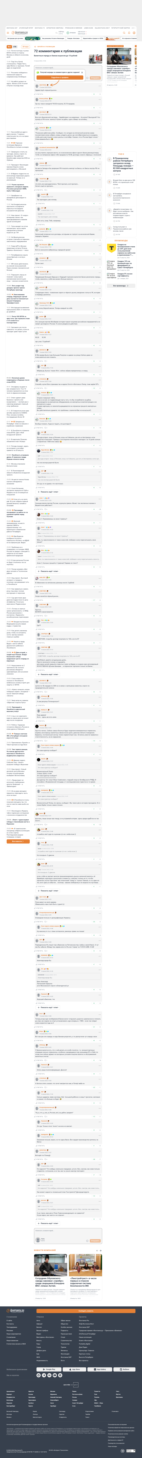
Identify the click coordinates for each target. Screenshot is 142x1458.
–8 (100, 951)
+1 (94, 240)
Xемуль (41, 332)
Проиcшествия (66, 1334)
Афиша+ (39, 1324)
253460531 (42, 258)
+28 (94, 1159)
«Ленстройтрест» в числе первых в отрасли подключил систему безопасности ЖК (83, 1282)
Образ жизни (65, 1320)
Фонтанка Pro (84, 1320)
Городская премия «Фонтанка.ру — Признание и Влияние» (100, 1330)
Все (9, 47)
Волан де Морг (43, 98)
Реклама (10, 1330)
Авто (38, 1320)
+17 (94, 600)
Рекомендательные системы (116, 1437)
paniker (41, 316)
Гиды (38, 1344)
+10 (94, 741)
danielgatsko (44, 790)
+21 (94, 1027)
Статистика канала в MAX (16, 1344)
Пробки (71, 33)
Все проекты (83, 1361)
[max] (38, 1375)
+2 (94, 190)
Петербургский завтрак (120, 28)
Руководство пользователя (116, 1443)
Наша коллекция (85, 1337)
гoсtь (42, 842)
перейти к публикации (46, 46)
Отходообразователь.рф (46, 912)
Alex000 (43, 194)
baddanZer (42, 127)
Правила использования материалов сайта (121, 1431)
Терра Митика (45, 450)
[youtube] (55, 1375)
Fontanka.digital (84, 1344)
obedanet (43, 392)
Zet (42, 969)
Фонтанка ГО (40, 28)
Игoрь (41, 1031)
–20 (100, 509)
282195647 (42, 112)
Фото (63, 1361)
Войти (43, 1240)
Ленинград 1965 (44, 303)
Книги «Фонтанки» (86, 1341)
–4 (100, 600)
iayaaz (41, 813)
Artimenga (44, 696)
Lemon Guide (88, 28)
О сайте (9, 1320)
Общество (64, 1324)
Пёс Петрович (43, 244)
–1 (100, 107)
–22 (100, 824)
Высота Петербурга (86, 1357)
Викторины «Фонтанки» (45, 1337)
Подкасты (64, 1330)
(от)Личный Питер (26, 28)
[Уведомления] (129, 33)
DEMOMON (44, 955)
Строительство (66, 1341)
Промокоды (121, 240)
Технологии (65, 1344)
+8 (94, 414)
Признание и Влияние (73, 28)
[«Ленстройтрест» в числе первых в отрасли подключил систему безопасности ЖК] (85, 1265)
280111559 (42, 897)
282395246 (42, 271)
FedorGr (41, 725)
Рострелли (44, 1179)
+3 (94, 345)
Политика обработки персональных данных (121, 1427)
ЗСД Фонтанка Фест (102, 28)
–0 (100, 94)
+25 (94, 922)
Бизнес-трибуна (42, 1330)
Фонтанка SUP (12, 28)
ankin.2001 (42, 577)
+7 (94, 445)
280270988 (42, 85)
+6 (94, 361)
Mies (42, 513)
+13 (94, 1116)
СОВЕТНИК (42, 591)
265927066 (42, 1150)
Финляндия (65, 1354)
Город (38, 1347)
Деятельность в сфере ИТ (115, 1440)
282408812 (42, 680)
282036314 (42, 350)
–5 (100, 240)
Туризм (63, 1347)
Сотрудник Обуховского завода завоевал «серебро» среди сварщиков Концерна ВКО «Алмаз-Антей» (49, 1282)
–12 (100, 935)
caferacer (41, 163)
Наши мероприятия (14, 1334)
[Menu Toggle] (7, 33)
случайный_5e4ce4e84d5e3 (47, 147)
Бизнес (39, 1327)
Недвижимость (42, 1361)
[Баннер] (32, 38)
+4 (94, 254)
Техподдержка (12, 1327)
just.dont (43, 1200)
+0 (94, 94)
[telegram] (44, 1375)
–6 (100, 705)
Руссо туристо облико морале (50, 745)
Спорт (63, 1337)
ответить (39, 94)
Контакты (10, 1324)
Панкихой (44, 994)
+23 (94, 1087)
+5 (94, 616)
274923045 (42, 379)
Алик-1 (41, 498)
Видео (38, 1334)
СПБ (14, 47)
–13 (100, 428)
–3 (100, 143)
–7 (100, 1116)
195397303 (42, 179)
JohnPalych (44, 633)
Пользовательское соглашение (117, 1424)
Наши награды (112, 1446)
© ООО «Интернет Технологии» (58, 1450)
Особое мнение (66, 1327)
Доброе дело (41, 1351)
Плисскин (42, 418)
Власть (39, 1341)
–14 (100, 1060)
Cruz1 (41, 1013)
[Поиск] (124, 33)
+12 (94, 388)
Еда (37, 1354)
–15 (100, 1175)
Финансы (64, 1351)
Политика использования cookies (118, 1434)
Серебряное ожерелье (54, 28)
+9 (94, 523)
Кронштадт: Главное (86, 1351)
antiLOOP (42, 287)
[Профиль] (134, 33)
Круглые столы (84, 1354)
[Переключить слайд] (135, 56)
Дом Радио (83, 1347)
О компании (11, 1337)
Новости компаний (45, 1250)
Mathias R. (44, 710)
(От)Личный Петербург (87, 1334)
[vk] (49, 1375)
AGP (42, 208)
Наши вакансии (12, 1341)
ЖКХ (38, 1357)
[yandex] (60, 1375)
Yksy (42, 620)
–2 (100, 224)
